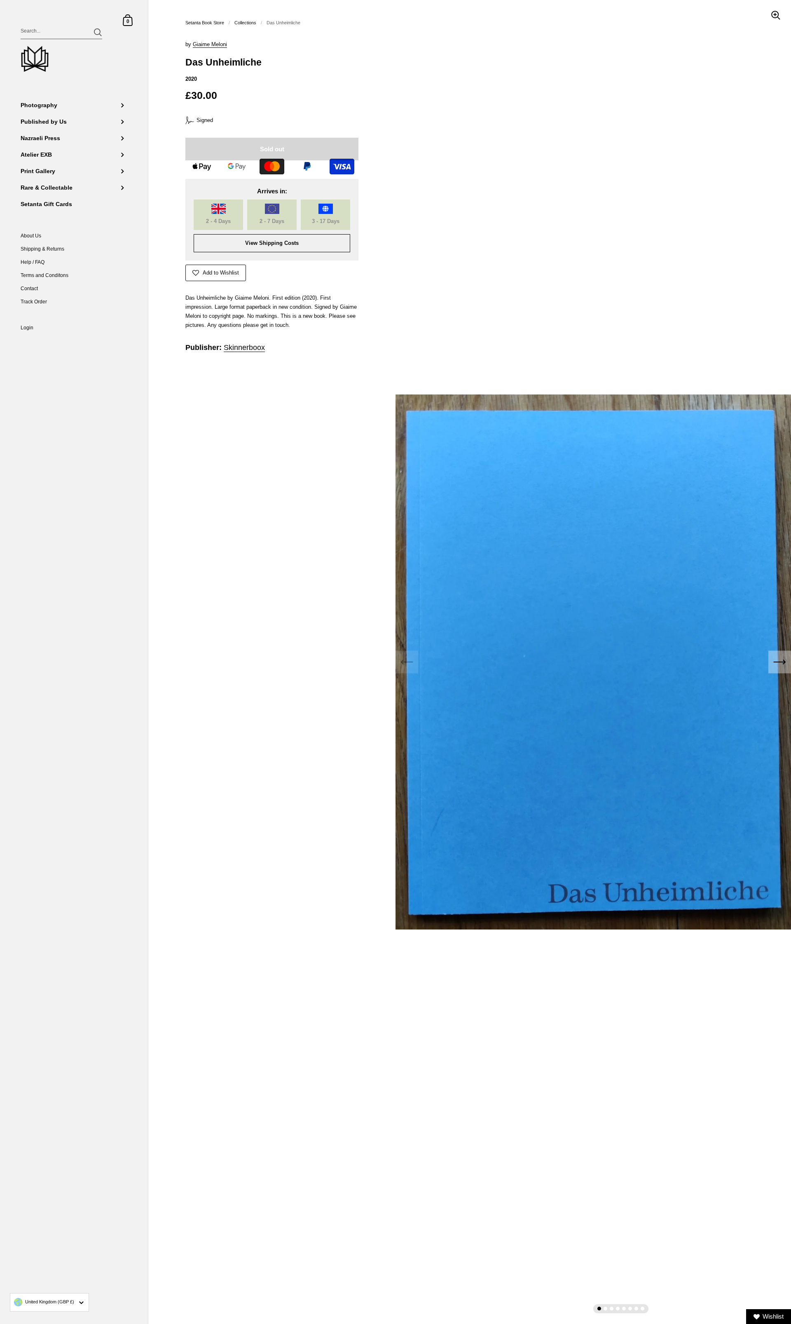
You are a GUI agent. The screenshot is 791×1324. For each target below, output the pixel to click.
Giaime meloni (210, 44)
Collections (245, 22)
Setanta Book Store (204, 22)
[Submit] (98, 32)
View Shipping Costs (272, 243)
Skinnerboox (244, 347)
